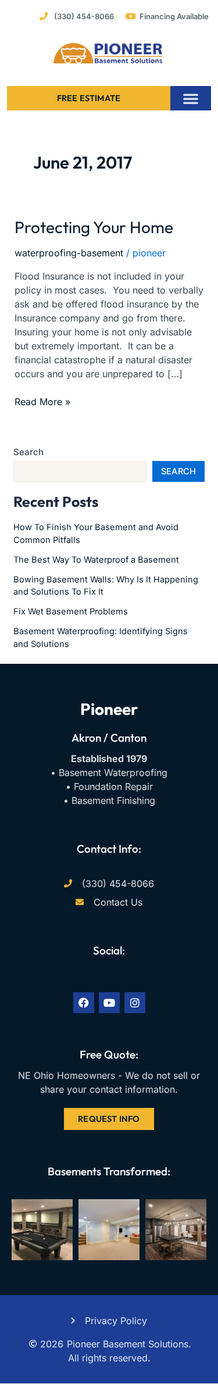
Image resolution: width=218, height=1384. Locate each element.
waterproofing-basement (69, 253)
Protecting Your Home (94, 227)
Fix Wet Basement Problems (70, 611)
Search (28, 451)
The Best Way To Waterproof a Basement (96, 560)
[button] (190, 98)
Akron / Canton (109, 738)
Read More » (42, 401)
